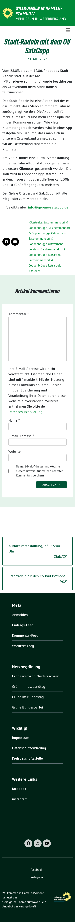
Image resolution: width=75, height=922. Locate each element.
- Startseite (35, 222)
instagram (20, 799)
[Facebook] (28, 843)
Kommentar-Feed (25, 635)
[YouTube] (47, 843)
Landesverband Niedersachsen (35, 676)
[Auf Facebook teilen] (6, 242)
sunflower (33, 902)
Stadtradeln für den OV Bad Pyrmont (37, 579)
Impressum (20, 737)
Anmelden (20, 614)
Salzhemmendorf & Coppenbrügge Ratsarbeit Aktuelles (45, 265)
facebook (19, 788)
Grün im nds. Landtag (28, 686)
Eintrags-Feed (22, 625)
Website (14, 451)
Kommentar (18, 314)
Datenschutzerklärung (25, 411)
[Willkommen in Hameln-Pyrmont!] (8, 12)
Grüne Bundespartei (27, 707)
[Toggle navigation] (68, 30)
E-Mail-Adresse (21, 436)
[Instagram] (38, 843)
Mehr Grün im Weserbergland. (41, 19)
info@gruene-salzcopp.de (48, 207)
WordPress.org (23, 645)
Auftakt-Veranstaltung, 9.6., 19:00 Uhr (37, 551)
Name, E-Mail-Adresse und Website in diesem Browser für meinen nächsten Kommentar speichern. (39, 470)
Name (14, 420)
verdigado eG (27, 906)
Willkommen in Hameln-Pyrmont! (39, 10)
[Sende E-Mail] (15, 242)
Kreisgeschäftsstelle (27, 758)
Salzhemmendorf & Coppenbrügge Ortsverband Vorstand (46, 244)
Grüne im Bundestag (28, 697)
